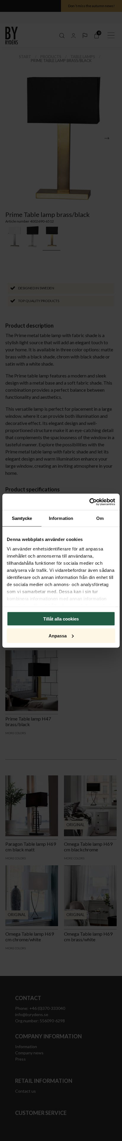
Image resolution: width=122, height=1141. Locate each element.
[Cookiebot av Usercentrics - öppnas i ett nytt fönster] (89, 502)
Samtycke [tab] (22, 518)
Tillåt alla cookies (61, 618)
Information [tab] (61, 518)
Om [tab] (100, 518)
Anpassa (58, 635)
